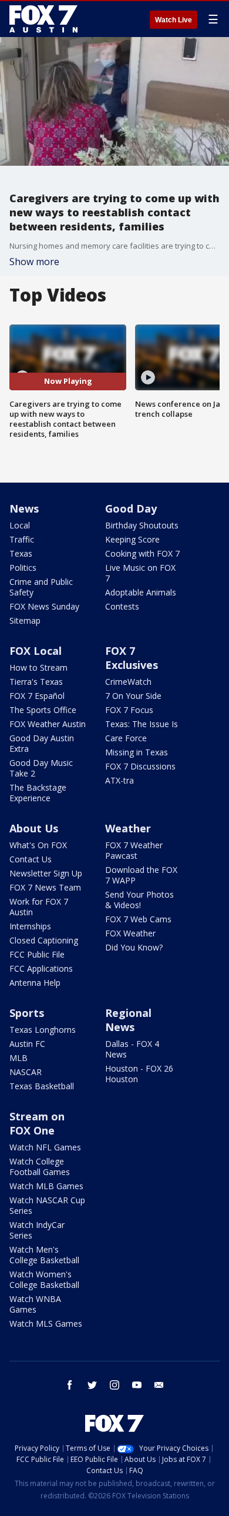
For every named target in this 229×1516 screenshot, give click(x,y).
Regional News (128, 1020)
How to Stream (38, 667)
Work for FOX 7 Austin (38, 907)
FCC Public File (37, 954)
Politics (22, 567)
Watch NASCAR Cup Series (47, 1205)
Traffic (21, 539)
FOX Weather (130, 933)
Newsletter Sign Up (45, 873)
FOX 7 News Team (45, 887)
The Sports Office (42, 709)
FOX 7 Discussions (140, 766)
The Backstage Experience (37, 793)
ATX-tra (119, 780)
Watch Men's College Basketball (44, 1255)
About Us (33, 828)
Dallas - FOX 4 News (132, 1049)
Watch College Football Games (39, 1166)
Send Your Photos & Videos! (139, 900)
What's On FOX (38, 845)
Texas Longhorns (42, 1029)
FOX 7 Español (37, 695)
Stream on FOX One (37, 1123)
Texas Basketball (41, 1086)
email (159, 1385)
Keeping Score (132, 539)
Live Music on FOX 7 (140, 573)
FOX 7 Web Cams (138, 919)
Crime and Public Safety (41, 587)
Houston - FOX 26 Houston (139, 1074)
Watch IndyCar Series (37, 1230)
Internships (30, 926)
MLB (18, 1057)
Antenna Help (34, 982)
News (24, 508)
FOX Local (35, 651)
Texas (20, 553)
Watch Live (173, 20)
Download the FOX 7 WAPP (141, 875)
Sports (26, 1013)
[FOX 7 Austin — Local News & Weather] (43, 19)
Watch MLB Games (46, 1186)
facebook (69, 1385)
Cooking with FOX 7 (142, 553)
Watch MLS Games (45, 1323)
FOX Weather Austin (47, 723)
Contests (122, 606)
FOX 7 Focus (129, 709)
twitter (92, 1385)
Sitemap (25, 620)
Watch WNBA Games (35, 1304)
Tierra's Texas (36, 681)
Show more (34, 261)
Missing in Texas (136, 752)
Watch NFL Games (45, 1147)
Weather (128, 828)
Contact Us (30, 859)
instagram (114, 1385)
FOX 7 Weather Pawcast (134, 850)
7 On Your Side (133, 695)
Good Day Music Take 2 (41, 768)
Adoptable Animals (140, 592)
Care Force (126, 738)
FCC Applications (41, 968)
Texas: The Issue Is (141, 723)
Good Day (131, 508)
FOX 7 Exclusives (131, 658)
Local (19, 525)
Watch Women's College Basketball (44, 1279)
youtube (136, 1385)
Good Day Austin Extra (41, 743)
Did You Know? (134, 947)
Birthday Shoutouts (142, 525)
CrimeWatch (128, 681)
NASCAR (25, 1071)
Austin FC (27, 1043)
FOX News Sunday (44, 606)
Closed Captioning (43, 940)
